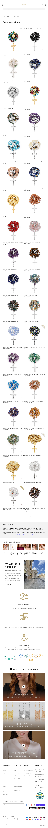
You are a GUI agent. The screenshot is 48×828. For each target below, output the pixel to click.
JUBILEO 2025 (5, 794)
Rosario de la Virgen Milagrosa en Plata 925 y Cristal (33, 482)
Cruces (4, 773)
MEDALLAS (5, 778)
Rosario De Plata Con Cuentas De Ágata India (10, 321)
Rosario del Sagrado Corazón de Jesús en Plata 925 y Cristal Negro (34, 348)
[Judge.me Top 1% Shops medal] (41, 656)
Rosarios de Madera (41, 552)
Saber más (9, 584)
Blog (4, 791)
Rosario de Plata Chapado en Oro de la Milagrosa (32, 455)
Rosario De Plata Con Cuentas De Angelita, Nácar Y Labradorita (11, 162)
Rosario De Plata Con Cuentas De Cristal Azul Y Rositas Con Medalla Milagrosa (13, 429)
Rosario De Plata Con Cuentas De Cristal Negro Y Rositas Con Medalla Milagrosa (34, 509)
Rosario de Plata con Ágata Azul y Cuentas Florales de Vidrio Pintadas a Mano (13, 402)
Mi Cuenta (15, 781)
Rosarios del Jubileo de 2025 (13, 553)
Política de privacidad (28, 773)
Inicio (4, 16)
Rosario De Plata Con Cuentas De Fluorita (31, 295)
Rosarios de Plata (15, 16)
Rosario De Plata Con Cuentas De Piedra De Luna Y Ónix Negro (12, 189)
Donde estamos (17, 775)
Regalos (4, 781)
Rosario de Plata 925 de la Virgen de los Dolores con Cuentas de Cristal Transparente (13, 509)
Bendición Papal (17, 778)
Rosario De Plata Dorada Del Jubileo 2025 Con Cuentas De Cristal (34, 108)
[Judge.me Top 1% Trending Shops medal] (31, 660)
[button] (2, 5)
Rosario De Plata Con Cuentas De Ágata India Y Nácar (12, 134)
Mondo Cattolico (10, 822)
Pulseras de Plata (30, 534)
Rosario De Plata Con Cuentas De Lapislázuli (10, 295)
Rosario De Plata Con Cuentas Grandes (9, 107)
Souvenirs (5, 783)
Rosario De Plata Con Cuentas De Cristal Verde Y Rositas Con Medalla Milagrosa (13, 456)
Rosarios (8, 16)
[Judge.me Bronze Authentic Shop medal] (36, 656)
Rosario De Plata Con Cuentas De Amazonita (32, 321)
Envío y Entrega (27, 767)
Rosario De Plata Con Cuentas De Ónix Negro (32, 53)
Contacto (15, 767)
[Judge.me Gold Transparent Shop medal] (31, 656)
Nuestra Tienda (16, 773)
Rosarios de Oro (22, 534)
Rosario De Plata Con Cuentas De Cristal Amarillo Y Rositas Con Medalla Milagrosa (34, 429)
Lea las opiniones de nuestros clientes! (17, 790)
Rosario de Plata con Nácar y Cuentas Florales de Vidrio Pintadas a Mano (12, 81)
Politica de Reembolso (28, 770)
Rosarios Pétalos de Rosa (34, 553)
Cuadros (4, 786)
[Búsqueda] (4, 9)
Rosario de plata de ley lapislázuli (30, 80)
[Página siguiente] (30, 516)
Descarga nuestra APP (18, 786)
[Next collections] (46, 549)
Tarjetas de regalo (6, 789)
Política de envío (42, 825)
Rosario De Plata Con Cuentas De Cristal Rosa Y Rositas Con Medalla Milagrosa (34, 216)
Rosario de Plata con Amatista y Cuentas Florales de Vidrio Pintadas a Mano (13, 375)
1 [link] (17, 516)
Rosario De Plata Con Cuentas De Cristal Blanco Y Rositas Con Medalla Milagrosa (34, 402)
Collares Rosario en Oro (19, 553)
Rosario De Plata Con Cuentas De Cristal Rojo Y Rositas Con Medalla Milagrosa (13, 243)
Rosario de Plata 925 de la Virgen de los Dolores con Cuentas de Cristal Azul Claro (13, 348)
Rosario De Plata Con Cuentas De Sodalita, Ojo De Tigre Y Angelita (34, 189)
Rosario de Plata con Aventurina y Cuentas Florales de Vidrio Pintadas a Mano (34, 375)
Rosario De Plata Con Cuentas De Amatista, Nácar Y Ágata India (34, 135)
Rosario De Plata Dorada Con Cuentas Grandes (11, 215)
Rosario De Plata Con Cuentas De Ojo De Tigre (32, 269)
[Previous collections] (1, 549)
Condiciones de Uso (28, 775)
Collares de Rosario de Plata (27, 553)
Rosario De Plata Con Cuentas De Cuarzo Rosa (32, 242)
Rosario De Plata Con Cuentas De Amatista (10, 269)
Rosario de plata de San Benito (8, 482)
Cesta (15, 783)
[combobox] (24, 9)
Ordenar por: (22, 28)
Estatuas (4, 775)
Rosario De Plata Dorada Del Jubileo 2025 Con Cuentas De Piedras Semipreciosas (13, 53)
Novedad (4, 767)
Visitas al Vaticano (17, 793)
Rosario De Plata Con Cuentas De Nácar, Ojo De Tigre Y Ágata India (33, 162)
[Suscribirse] (22, 805)
